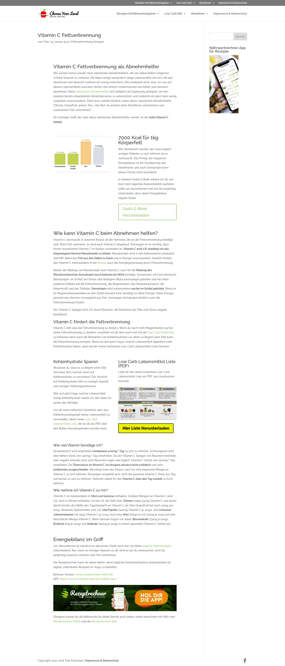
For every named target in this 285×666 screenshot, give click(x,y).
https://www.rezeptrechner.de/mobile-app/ (88, 578)
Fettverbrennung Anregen (87, 41)
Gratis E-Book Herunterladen (136, 212)
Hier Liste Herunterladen (146, 428)
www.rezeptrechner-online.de (94, 574)
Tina (46, 41)
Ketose (102, 262)
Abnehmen (205, 3)
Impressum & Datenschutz (232, 3)
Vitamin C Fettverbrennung (69, 35)
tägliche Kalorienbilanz (156, 546)
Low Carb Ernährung (161, 332)
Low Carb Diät (184, 3)
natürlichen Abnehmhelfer (92, 91)
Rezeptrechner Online (67, 621)
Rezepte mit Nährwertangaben (152, 3)
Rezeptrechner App (104, 621)
